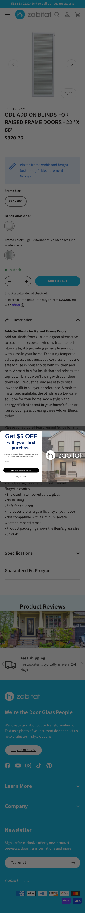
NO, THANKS (21, 477)
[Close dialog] (82, 433)
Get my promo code (21, 470)
